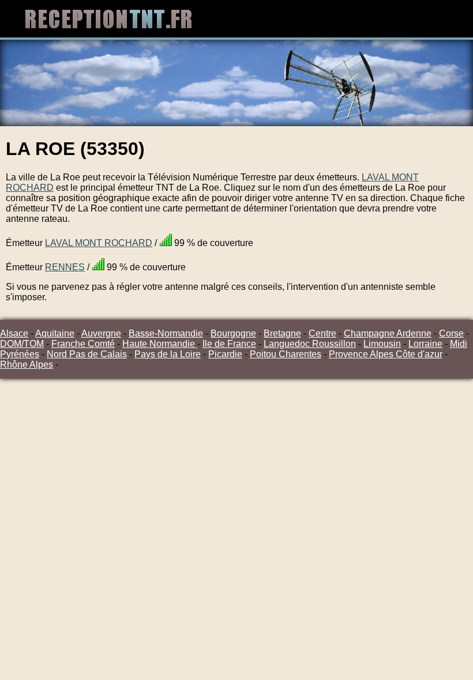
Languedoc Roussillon (310, 344)
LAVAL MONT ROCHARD (98, 243)
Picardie (225, 354)
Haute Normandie (159, 344)
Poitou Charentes (285, 354)
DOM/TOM (22, 344)
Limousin (382, 344)
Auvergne (101, 333)
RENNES (65, 267)
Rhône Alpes (26, 364)
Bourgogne (233, 333)
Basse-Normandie (166, 333)
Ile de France (229, 344)
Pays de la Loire (167, 354)
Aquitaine (54, 333)
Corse (451, 333)
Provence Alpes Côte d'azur (385, 354)
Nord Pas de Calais (87, 354)
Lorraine (425, 344)
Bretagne (282, 333)
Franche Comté (83, 344)
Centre (322, 333)
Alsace (14, 333)
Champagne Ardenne (387, 333)
